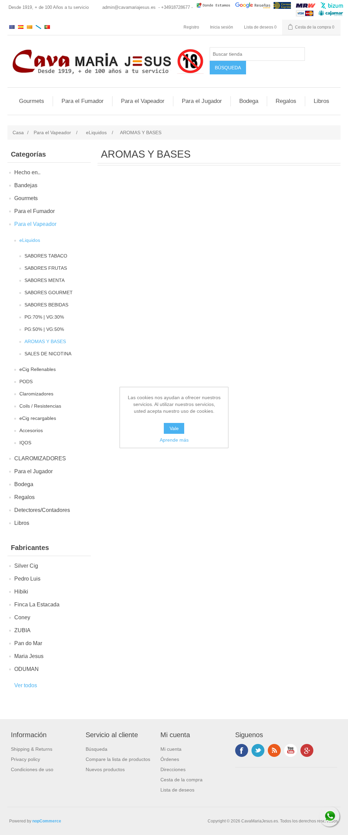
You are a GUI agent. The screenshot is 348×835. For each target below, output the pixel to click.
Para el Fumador (83, 101)
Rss (274, 750)
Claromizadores (36, 393)
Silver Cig (26, 566)
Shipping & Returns (31, 749)
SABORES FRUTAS (45, 268)
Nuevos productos (105, 769)
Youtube (290, 750)
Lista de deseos (177, 790)
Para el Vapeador (142, 101)
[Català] (29, 26)
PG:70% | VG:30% (44, 317)
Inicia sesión (221, 27)
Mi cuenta (170, 749)
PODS (26, 381)
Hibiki (21, 591)
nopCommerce (46, 821)
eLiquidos (29, 240)
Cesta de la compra (181, 779)
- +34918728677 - (175, 7)
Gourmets (31, 101)
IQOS (25, 442)
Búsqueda (96, 749)
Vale (174, 428)
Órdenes (169, 759)
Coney (22, 617)
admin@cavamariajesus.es (129, 7)
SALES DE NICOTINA (47, 353)
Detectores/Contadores (42, 510)
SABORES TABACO (45, 256)
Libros (321, 101)
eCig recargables (37, 418)
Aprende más (174, 440)
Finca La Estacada (36, 604)
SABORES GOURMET (48, 292)
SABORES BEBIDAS (46, 304)
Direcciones (173, 769)
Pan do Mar (28, 643)
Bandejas (25, 185)
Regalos (286, 101)
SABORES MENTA (44, 280)
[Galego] (38, 26)
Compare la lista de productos (118, 759)
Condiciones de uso (32, 769)
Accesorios (31, 430)
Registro (191, 27)
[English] (12, 26)
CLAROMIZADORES (40, 458)
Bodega (248, 101)
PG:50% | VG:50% (44, 329)
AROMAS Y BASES (45, 341)
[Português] (47, 26)
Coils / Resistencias (40, 406)
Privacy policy (25, 759)
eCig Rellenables (37, 369)
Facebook (241, 750)
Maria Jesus (29, 656)
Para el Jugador (202, 101)
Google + (306, 750)
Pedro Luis (27, 579)
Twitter (257, 750)
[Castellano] (21, 26)
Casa (18, 132)
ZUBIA (22, 630)
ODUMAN (26, 669)
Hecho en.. (27, 172)
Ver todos (25, 685)
